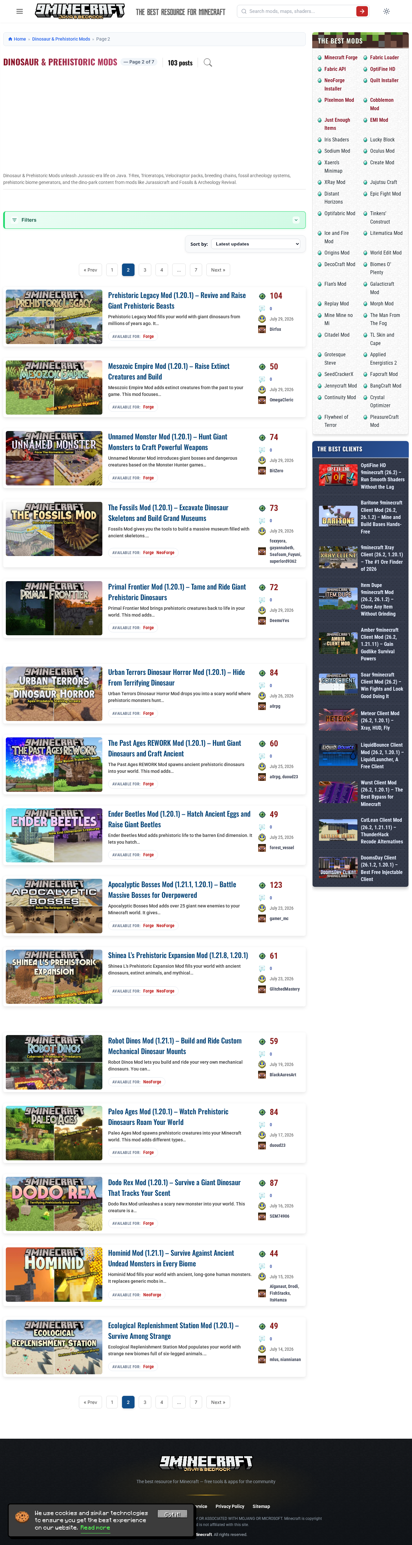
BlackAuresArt (283, 1074)
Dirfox (275, 329)
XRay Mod (334, 182)
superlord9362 (283, 561)
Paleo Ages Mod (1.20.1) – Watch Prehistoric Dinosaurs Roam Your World (168, 1116)
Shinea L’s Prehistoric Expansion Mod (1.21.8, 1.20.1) (178, 955)
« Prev (90, 270)
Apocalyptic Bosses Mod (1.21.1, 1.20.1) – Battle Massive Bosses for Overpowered (172, 889)
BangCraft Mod (385, 386)
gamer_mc (279, 918)
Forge (148, 336)
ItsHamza (278, 1299)
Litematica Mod (386, 233)
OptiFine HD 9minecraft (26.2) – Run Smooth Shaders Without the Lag (383, 476)
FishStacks (280, 1293)
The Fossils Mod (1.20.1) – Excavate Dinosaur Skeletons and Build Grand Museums (168, 512)
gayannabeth (281, 547)
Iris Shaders (336, 140)
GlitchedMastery (285, 989)
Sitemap (261, 1506)
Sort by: (199, 244)
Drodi (293, 1286)
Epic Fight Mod (385, 194)
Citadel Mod (337, 335)
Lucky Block (382, 140)
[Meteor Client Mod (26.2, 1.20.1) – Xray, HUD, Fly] (338, 721)
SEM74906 (279, 1216)
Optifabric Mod (339, 213)
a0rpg (275, 706)
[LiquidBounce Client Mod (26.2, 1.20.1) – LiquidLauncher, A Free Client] (338, 756)
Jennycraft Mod (340, 386)
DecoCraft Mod (339, 264)
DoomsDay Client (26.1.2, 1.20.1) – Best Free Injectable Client (382, 868)
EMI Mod (379, 120)
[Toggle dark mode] (386, 11)
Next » (218, 270)
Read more (95, 1527)
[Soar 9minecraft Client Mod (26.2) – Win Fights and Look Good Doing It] (338, 686)
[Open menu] (19, 11)
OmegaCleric (281, 399)
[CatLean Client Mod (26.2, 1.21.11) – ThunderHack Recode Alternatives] (338, 831)
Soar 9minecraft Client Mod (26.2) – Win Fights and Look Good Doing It (382, 685)
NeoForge (165, 552)
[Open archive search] (208, 62)
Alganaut (278, 1286)
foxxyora (278, 540)
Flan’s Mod (335, 284)
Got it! (172, 1514)
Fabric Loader (384, 57)
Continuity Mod (340, 397)
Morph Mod (382, 304)
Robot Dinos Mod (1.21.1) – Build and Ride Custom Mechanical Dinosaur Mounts (175, 1045)
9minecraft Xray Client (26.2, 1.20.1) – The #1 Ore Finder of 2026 (382, 558)
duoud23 (290, 776)
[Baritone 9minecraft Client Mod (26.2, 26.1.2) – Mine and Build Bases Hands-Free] (338, 517)
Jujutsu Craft (383, 182)
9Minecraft (202, 1534)
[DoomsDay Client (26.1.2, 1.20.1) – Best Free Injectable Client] (338, 869)
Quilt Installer (384, 80)
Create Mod (382, 162)
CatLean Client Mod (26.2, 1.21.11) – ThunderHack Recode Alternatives (382, 831)
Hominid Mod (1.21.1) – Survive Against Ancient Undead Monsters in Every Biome (171, 1257)
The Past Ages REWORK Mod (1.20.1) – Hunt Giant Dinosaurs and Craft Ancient (174, 747)
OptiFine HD (382, 69)
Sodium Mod (337, 151)
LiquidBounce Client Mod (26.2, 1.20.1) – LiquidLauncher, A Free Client (382, 756)
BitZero (276, 470)
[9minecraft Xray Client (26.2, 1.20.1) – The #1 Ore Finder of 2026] (338, 558)
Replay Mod (336, 304)
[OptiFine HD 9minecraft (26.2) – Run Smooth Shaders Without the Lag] (338, 476)
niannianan (290, 1359)
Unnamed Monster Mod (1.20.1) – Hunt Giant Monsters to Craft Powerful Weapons (167, 441)
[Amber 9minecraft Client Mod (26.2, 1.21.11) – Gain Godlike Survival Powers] (338, 644)
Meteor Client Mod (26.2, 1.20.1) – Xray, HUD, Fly (380, 720)
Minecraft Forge (341, 57)
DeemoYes (279, 620)
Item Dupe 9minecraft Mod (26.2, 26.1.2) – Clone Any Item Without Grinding (378, 599)
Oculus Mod (382, 151)
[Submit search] (362, 11)
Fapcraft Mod (384, 374)
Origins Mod (337, 253)
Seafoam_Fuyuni (285, 554)
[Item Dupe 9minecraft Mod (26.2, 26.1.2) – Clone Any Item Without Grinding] (338, 600)
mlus (274, 1359)
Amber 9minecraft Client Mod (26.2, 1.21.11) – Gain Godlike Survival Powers (379, 644)
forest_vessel (282, 847)
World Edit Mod (386, 253)
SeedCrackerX (338, 374)
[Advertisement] (154, 124)
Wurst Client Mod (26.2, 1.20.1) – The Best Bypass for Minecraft (382, 793)
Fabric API (335, 69)
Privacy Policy (230, 1506)
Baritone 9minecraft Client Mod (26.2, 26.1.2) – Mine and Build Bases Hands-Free (381, 517)
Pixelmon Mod (339, 100)
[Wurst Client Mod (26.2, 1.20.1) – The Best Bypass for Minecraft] (338, 794)
